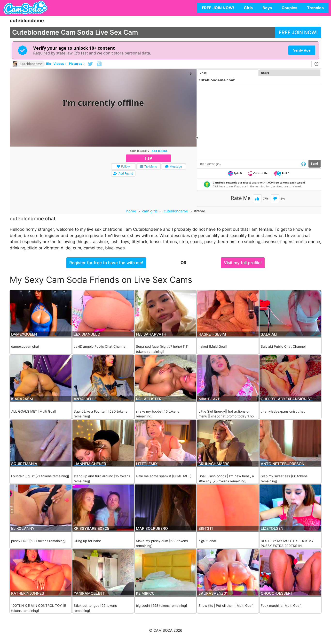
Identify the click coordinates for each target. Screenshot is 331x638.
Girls (248, 7)
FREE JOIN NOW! (218, 7)
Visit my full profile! (243, 262)
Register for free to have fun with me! (106, 262)
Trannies (315, 7)
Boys (267, 7)
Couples (289, 7)
